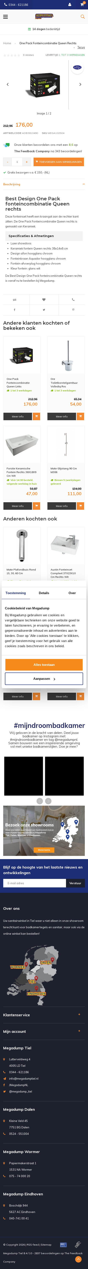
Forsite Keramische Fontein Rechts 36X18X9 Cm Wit (21, 472)
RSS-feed (33, 1244)
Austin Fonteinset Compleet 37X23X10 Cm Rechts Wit (63, 573)
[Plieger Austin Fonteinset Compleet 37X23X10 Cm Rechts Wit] (66, 545)
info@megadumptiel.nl (23, 1078)
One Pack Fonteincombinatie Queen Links (18, 382)
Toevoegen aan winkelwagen (60, 161)
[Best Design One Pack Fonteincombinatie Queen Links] (22, 355)
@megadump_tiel (20, 1091)
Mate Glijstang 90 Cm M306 (64, 470)
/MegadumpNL (18, 1085)
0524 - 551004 (19, 1133)
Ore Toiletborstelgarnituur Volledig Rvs (64, 382)
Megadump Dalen (19, 1109)
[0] (82, 4)
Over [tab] (72, 593)
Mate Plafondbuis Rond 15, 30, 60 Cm (21, 571)
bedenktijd (46, 29)
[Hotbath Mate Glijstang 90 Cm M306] (66, 444)
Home (7, 43)
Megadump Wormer (21, 1151)
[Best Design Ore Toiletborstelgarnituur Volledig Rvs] (66, 355)
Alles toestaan (44, 664)
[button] (23, 776)
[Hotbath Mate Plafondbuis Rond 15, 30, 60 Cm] (22, 545)
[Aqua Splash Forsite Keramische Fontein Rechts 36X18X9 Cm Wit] (22, 444)
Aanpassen (41, 678)
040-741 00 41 (19, 1218)
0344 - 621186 (18, 4)
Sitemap (46, 1244)
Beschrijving (11, 184)
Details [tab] (44, 593)
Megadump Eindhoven (23, 1193)
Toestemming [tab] (16, 593)
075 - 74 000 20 (19, 1176)
